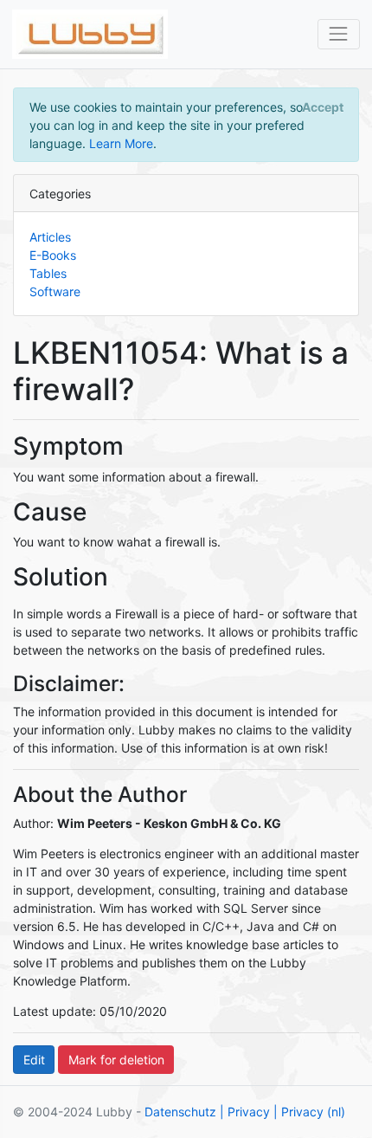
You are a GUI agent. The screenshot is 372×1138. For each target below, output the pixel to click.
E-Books (52, 255)
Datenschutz (180, 1111)
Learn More (121, 143)
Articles (50, 237)
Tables (48, 273)
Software (54, 291)
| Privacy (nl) (309, 1111)
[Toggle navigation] (338, 34)
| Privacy (245, 1111)
